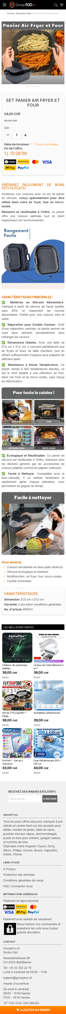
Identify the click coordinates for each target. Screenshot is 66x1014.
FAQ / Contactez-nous (18, 886)
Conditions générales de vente (23, 880)
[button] (27, 86)
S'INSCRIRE (50, 798)
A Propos (9, 869)
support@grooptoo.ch (17, 977)
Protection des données (19, 874)
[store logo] (22, 5)
